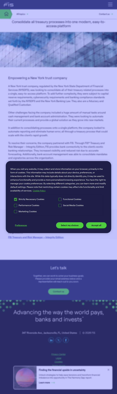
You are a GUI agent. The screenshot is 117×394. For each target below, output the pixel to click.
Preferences (21, 225)
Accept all (96, 225)
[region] (58, 197)
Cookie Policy (39, 190)
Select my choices (70, 225)
